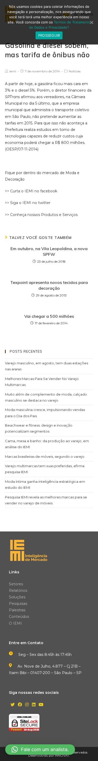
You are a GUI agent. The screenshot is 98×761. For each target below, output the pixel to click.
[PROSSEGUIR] (91, 22)
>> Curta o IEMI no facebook (31, 191)
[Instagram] (27, 705)
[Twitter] (12, 705)
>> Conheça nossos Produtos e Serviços (41, 214)
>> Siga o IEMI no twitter (27, 202)
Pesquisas (18, 603)
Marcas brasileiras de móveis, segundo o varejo (44, 456)
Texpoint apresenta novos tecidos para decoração (49, 285)
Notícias (74, 71)
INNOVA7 (62, 755)
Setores (16, 584)
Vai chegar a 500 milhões (49, 316)
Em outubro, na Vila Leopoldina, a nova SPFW (49, 251)
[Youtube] (41, 705)
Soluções (17, 597)
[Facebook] (20, 705)
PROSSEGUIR (49, 35)
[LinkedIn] (34, 705)
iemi (12, 71)
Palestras (17, 610)
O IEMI (15, 623)
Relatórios (18, 590)
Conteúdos (19, 616)
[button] (40, 749)
